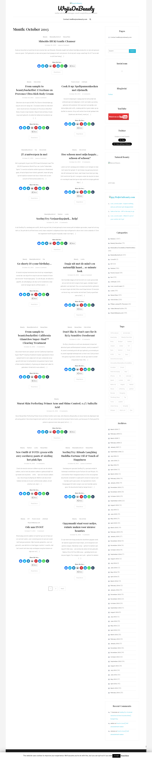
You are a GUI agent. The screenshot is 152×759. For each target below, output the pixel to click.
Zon (131, 410)
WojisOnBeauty (76, 8)
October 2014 (115, 550)
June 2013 (114, 621)
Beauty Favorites (116, 243)
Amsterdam (126, 333)
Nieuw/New (66, 37)
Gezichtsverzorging (116, 359)
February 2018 (115, 443)
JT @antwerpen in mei (34, 154)
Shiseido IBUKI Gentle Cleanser (57, 41)
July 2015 (114, 510)
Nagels (122, 384)
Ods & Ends (37, 82)
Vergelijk (125, 406)
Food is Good (75, 82)
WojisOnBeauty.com (34, 523)
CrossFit (113, 259)
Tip (125, 397)
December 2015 (116, 487)
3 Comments (64, 411)
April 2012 (114, 684)
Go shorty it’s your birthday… (34, 263)
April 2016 (114, 470)
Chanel (112, 346)
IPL (120, 376)
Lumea (121, 380)
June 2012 (114, 675)
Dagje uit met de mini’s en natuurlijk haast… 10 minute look (79, 267)
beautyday (113, 337)
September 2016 (116, 452)
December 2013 (116, 594)
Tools (112, 402)
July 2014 (114, 563)
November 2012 (116, 652)
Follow (110, 95)
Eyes (111, 350)
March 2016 (114, 474)
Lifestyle (128, 376)
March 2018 (114, 438)
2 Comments (86, 162)
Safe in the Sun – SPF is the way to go (122, 211)
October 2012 (115, 657)
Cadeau (129, 342)
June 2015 (114, 514)
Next (62, 589)
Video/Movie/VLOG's (117, 309)
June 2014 (114, 568)
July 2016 (114, 456)
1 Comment (40, 531)
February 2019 (115, 434)
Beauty (45, 37)
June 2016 (114, 461)
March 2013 (114, 635)
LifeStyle (84, 82)
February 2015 (115, 532)
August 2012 (115, 666)
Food (128, 350)
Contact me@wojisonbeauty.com (75, 19)
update (120, 402)
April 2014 (114, 577)
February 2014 (115, 586)
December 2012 (116, 648)
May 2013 (114, 626)
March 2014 (114, 581)
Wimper (112, 410)
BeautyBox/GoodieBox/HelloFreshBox (123, 248)
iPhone (112, 376)
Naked (131, 384)
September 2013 (116, 608)
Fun (36, 150)
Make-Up (113, 384)
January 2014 (115, 590)
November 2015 (116, 492)
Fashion (60, 214)
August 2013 (115, 612)
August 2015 (115, 505)
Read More (57, 72)
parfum (131, 389)
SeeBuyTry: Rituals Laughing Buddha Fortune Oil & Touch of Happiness (79, 455)
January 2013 (115, 644)
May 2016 (114, 465)
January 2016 (115, 483)
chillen (121, 346)
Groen (122, 367)
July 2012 (114, 670)
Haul (125, 372)
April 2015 (114, 523)
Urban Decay (114, 406)
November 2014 (116, 545)
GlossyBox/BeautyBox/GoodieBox (121, 363)
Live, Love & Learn (116, 286)
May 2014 (114, 572)
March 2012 (114, 688)
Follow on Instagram (123, 75)
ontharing (122, 389)
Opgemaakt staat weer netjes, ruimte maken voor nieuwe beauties (80, 527)
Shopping (122, 393)
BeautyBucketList (55, 37)
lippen (112, 380)
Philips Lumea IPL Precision (119, 304)
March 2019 (114, 429)
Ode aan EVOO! (34, 527)
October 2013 (115, 603)
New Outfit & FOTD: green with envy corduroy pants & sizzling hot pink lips (34, 455)
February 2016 (115, 478)
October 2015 (115, 496)
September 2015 (116, 501)
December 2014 (116, 541)
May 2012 (114, 679)
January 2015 (115, 536)
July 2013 (114, 617)
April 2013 (114, 630)
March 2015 (114, 528)
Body (112, 342)
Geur (126, 354)
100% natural (114, 333)
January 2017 (115, 447)
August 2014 (115, 559)
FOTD (112, 354)
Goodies (113, 367)
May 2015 (114, 519)
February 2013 (115, 639)
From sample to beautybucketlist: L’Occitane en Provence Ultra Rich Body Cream (34, 90)
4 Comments (86, 94)
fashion (120, 350)
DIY (29, 519)
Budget (120, 342)
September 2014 (116, 554)
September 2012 (116, 661)
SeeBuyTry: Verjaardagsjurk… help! (57, 218)
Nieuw (112, 389)
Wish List (122, 410)
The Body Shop (115, 397)
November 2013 (116, 599)
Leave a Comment (63, 45)
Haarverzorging (115, 372)
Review (112, 393)
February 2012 (115, 693)
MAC (128, 380)
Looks (67, 214)
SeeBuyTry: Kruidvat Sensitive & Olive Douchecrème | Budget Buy (121, 715)
